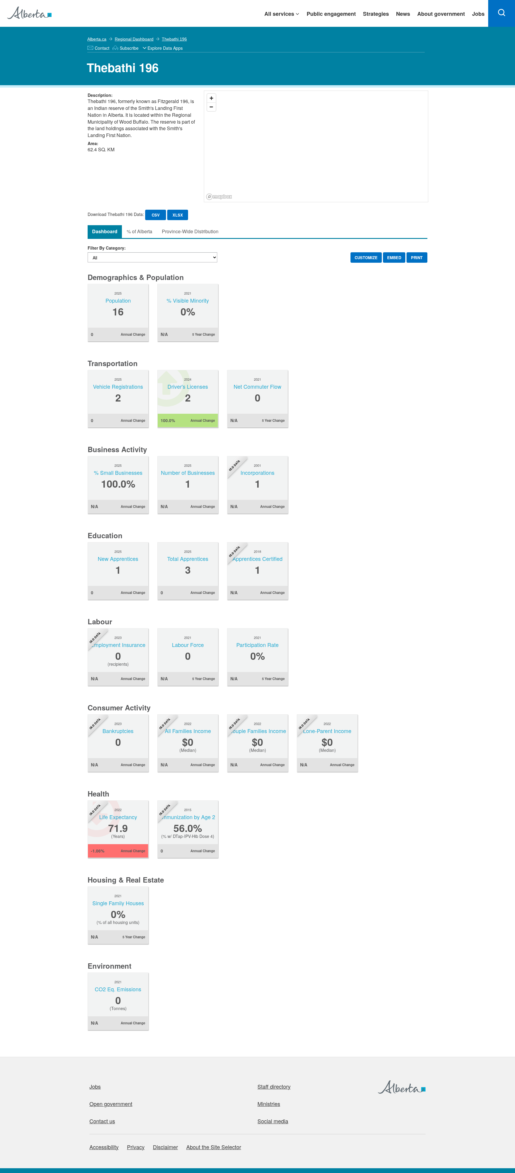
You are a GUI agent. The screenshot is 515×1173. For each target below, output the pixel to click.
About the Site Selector (213, 1147)
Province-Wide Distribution (190, 231)
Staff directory (274, 1086)
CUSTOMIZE (366, 257)
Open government (110, 1103)
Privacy (136, 1147)
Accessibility (104, 1147)
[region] (316, 147)
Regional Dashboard (134, 39)
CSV (156, 215)
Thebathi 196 (174, 39)
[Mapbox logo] (219, 196)
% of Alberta (139, 231)
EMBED (394, 257)
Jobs (95, 1086)
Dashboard (104, 231)
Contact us (102, 1121)
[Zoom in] (211, 98)
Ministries (269, 1103)
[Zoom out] (211, 106)
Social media (273, 1121)
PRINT (417, 257)
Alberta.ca (96, 39)
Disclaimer (165, 1147)
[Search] (501, 13)
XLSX (178, 215)
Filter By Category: (107, 248)
